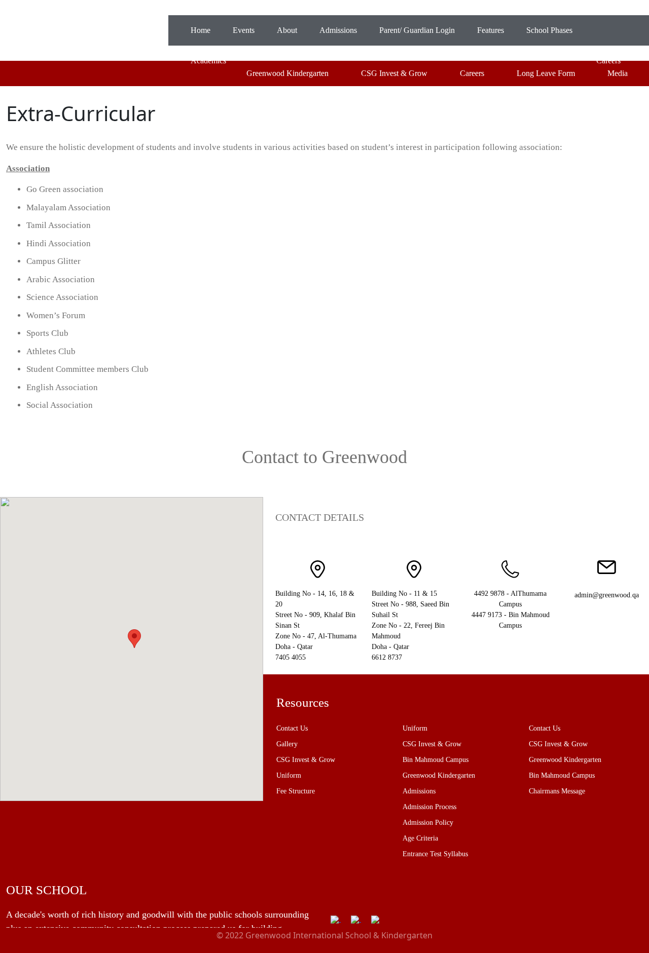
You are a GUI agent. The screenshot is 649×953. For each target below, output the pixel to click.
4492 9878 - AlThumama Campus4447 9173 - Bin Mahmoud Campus (511, 609)
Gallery (287, 744)
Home (200, 30)
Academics (208, 60)
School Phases (549, 30)
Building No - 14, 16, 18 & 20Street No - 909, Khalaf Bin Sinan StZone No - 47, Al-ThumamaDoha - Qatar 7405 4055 (315, 625)
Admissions (338, 30)
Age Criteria (420, 838)
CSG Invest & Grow (394, 73)
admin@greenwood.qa (606, 595)
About (287, 30)
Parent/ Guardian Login (417, 30)
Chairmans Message (557, 791)
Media (617, 73)
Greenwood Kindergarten (287, 73)
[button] (134, 638)
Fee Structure (295, 791)
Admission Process (429, 807)
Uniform (288, 775)
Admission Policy (428, 822)
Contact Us (292, 728)
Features (490, 30)
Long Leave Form (546, 73)
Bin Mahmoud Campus (435, 760)
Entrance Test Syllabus (435, 854)
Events (244, 30)
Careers (472, 73)
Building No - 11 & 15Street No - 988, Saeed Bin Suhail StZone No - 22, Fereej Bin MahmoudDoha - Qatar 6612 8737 (410, 625)
